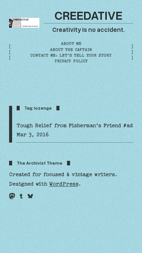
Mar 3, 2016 (33, 134)
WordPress (63, 184)
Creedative (88, 15)
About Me (71, 44)
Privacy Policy (71, 61)
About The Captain (71, 50)
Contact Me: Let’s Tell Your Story (71, 55)
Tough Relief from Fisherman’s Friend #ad (75, 125)
